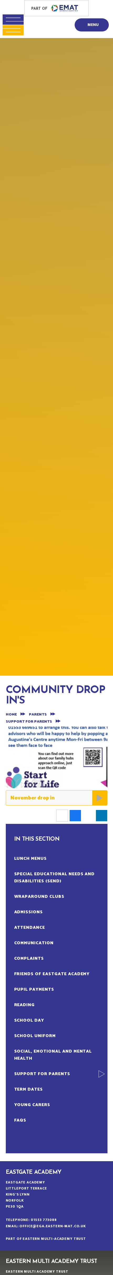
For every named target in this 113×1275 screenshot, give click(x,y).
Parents (38, 715)
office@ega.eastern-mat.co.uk (52, 1226)
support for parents (29, 722)
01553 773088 (44, 1220)
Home (11, 715)
